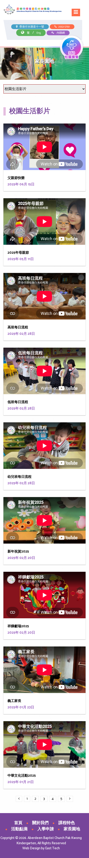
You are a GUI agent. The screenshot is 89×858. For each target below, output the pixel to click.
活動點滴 (19, 829)
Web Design (31, 848)
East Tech (52, 848)
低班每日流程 (18, 402)
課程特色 (66, 823)
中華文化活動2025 (22, 775)
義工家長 (14, 701)
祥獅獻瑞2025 (18, 626)
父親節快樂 (16, 178)
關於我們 (40, 823)
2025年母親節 (18, 253)
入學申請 (45, 829)
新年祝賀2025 (18, 551)
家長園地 (72, 829)
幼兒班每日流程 (19, 477)
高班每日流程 (18, 327)
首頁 (18, 823)
